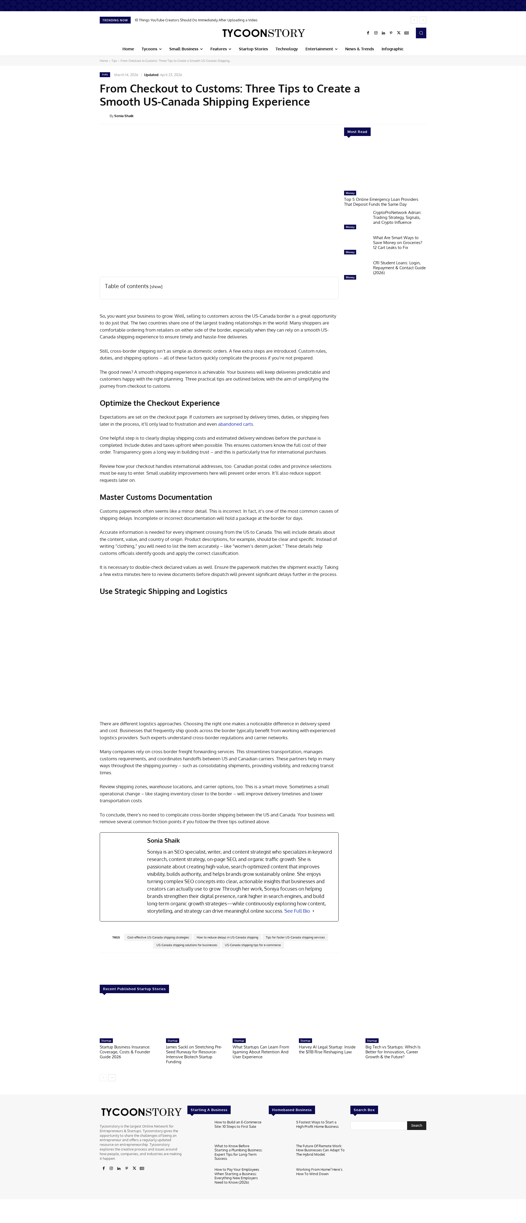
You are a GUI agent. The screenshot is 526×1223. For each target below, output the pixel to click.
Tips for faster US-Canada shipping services (295, 937)
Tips (114, 61)
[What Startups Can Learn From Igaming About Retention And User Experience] (263, 1018)
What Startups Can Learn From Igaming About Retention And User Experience (261, 1051)
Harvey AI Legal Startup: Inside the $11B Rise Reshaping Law (327, 1049)
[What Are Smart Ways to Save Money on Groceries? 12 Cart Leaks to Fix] (356, 246)
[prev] (414, 20)
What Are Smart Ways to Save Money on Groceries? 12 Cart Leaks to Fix (397, 242)
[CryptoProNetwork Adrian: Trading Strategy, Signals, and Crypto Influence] (356, 221)
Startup (106, 1040)
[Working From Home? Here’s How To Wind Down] (280, 1178)
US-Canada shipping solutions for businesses (186, 945)
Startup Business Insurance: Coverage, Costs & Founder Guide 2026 (125, 1051)
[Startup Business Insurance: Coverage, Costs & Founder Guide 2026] (130, 1018)
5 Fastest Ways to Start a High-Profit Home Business (317, 1124)
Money (350, 193)
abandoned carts (235, 424)
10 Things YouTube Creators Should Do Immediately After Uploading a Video (196, 20)
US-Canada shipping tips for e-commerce (253, 945)
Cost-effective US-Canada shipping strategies (158, 937)
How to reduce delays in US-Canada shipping (227, 937)
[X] (399, 33)
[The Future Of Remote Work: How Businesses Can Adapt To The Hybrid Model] (280, 1154)
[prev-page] (103, 1077)
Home (104, 61)
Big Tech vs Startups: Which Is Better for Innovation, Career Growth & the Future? (393, 1051)
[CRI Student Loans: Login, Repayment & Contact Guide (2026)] (356, 271)
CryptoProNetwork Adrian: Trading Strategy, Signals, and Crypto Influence (397, 217)
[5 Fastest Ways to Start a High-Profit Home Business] (280, 1130)
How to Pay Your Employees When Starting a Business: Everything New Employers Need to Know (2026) (237, 1175)
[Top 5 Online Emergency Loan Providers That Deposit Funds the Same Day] (385, 166)
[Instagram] (376, 33)
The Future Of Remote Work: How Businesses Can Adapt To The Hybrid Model (320, 1150)
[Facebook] (368, 33)
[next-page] (111, 1077)
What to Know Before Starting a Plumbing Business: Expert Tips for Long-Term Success (238, 1152)
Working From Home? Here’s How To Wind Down (319, 1171)
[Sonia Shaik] (105, 116)
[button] (421, 33)
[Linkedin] (383, 33)
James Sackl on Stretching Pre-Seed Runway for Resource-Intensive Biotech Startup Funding (194, 1054)
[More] (430, 115)
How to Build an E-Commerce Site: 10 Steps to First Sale (238, 1124)
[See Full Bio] (313, 911)
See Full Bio (297, 911)
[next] (422, 20)
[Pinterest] (391, 33)
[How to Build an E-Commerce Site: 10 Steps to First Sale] (198, 1130)
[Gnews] (406, 33)
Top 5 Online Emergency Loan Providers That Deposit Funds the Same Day (381, 202)
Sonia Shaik (123, 116)
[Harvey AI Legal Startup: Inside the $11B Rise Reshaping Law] (329, 1018)
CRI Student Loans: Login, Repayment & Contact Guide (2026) (399, 267)
